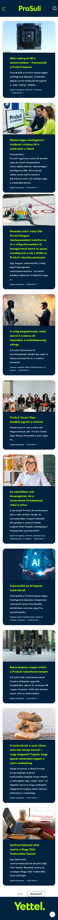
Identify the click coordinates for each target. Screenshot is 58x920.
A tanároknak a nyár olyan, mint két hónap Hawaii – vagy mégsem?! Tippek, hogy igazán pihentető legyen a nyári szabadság (29, 754)
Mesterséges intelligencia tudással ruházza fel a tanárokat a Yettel (27, 144)
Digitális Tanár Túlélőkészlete (30, 367)
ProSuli (30, 4)
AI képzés (37, 90)
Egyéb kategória (17, 90)
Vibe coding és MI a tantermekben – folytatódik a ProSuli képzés (28, 62)
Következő (36, 893)
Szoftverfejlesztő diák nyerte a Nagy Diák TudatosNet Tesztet (24, 849)
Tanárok (28, 90)
